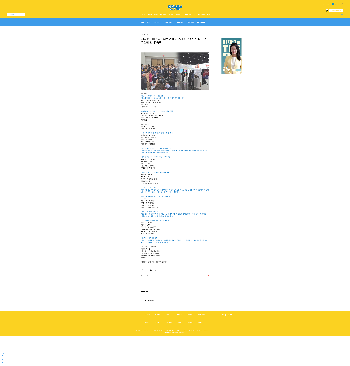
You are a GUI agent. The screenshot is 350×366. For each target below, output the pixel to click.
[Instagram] (225, 315)
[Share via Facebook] (142, 270)
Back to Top (3, 358)
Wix (189, 365)
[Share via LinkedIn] (151, 270)
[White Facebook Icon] (228, 315)
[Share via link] (155, 270)
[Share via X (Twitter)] (146, 270)
